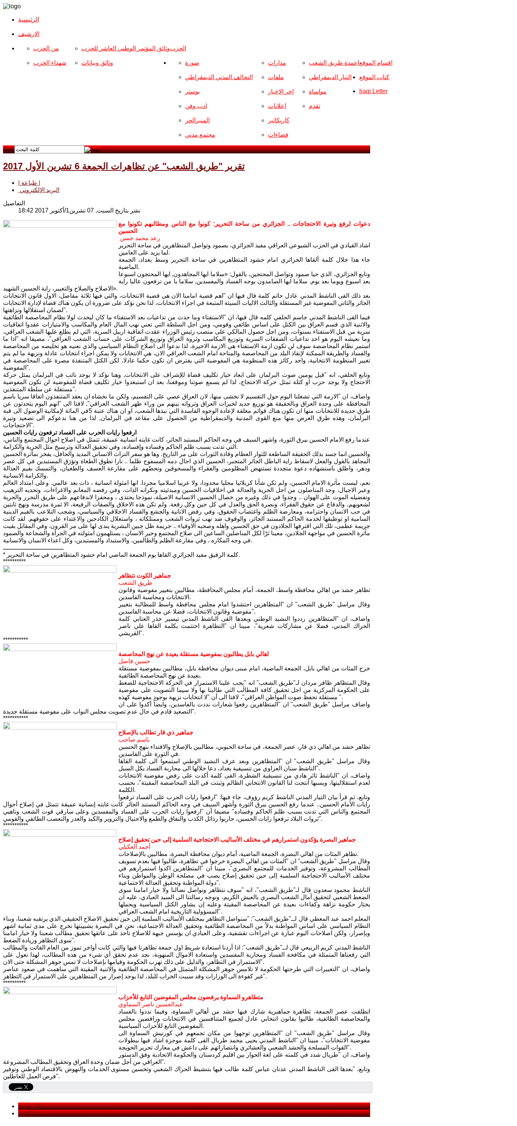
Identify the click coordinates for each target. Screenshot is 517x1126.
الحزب (178, 48)
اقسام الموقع (375, 62)
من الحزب (46, 48)
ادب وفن (196, 106)
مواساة (318, 91)
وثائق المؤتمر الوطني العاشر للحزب (125, 48)
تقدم (314, 106)
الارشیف (28, 34)
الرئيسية (28, 19)
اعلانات (277, 106)
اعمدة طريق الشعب (334, 62)
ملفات (276, 77)
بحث (8, 149)
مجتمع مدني (200, 134)
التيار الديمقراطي (330, 77)
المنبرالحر (197, 120)
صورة (192, 62)
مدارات (277, 62)
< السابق (29, 1106)
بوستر (192, 91)
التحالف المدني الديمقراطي (219, 77)
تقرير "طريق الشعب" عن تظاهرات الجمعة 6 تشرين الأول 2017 (124, 166)
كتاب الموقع (374, 77)
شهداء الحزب (49, 62)
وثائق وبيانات (97, 62)
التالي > (27, 1113)
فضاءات (278, 134)
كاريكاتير (279, 120)
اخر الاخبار (281, 91)
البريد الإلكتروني (38, 190)
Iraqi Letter (373, 91)
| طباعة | (29, 183)
